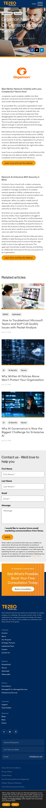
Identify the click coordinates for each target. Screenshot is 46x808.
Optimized (7, 13)
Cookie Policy (7, 775)
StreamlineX (6, 664)
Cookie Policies (16, 799)
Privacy (4, 799)
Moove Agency (29, 38)
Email (4, 493)
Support (5, 704)
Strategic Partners (8, 643)
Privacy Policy (36, 556)
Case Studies (6, 708)
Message (6, 505)
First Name (7, 468)
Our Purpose (6, 639)
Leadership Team (8, 646)
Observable (6, 674)
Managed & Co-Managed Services (14, 689)
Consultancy (6, 686)
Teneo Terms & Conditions (11, 768)
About (4, 636)
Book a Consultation (23, 589)
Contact (4, 633)
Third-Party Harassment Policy (13, 787)
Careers (4, 649)
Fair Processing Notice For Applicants (15, 779)
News (4, 720)
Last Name (7, 480)
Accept (6, 804)
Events (4, 723)
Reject (15, 804)
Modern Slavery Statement (12, 783)
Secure (18, 13)
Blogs (4, 716)
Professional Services (9, 693)
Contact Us (6, 653)
